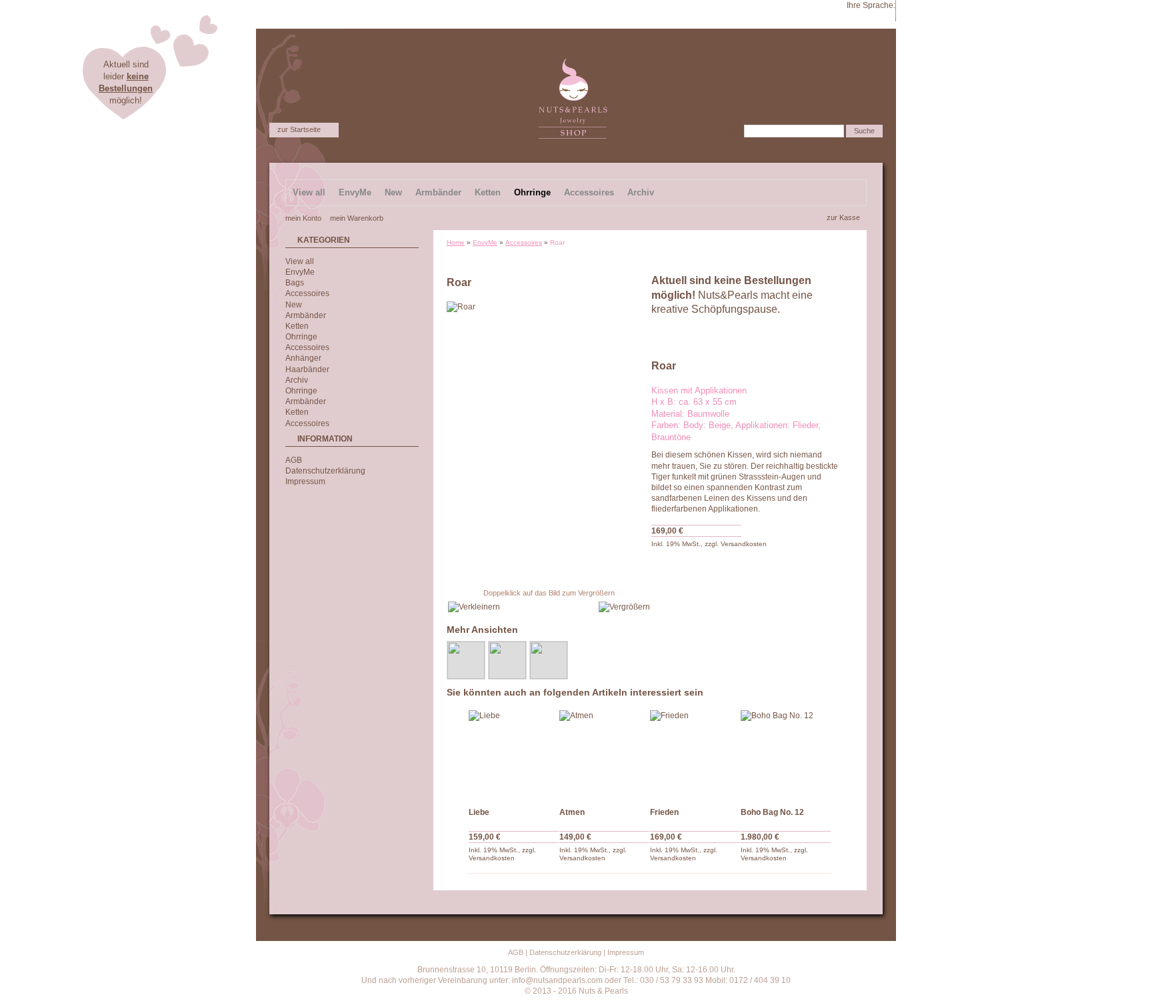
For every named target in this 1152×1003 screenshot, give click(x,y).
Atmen (572, 812)
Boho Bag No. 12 (772, 812)
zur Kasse (843, 217)
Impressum (305, 481)
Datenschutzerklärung (325, 470)
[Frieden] (695, 755)
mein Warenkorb (356, 218)
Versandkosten (744, 544)
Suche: (729, 130)
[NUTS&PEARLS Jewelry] (573, 64)
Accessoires (523, 242)
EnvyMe (485, 242)
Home (456, 242)
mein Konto (303, 218)
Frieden (664, 812)
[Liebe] (514, 755)
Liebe (479, 812)
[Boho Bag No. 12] (786, 755)
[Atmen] (604, 755)
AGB (293, 460)
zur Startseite (299, 129)
